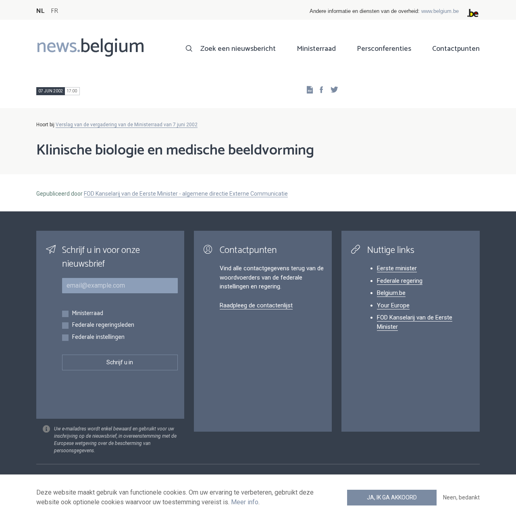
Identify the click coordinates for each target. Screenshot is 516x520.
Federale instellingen (98, 337)
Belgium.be (391, 293)
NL (40, 11)
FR (54, 11)
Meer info (244, 502)
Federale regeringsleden (103, 325)
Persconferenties (384, 49)
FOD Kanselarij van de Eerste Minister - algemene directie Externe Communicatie (186, 193)
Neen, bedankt (461, 497)
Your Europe (393, 305)
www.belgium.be (440, 11)
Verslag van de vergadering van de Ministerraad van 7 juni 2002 (127, 124)
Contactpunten (456, 49)
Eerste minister (397, 268)
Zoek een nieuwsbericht (238, 49)
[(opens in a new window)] (319, 89)
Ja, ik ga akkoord (392, 497)
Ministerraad (316, 49)
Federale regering (399, 280)
